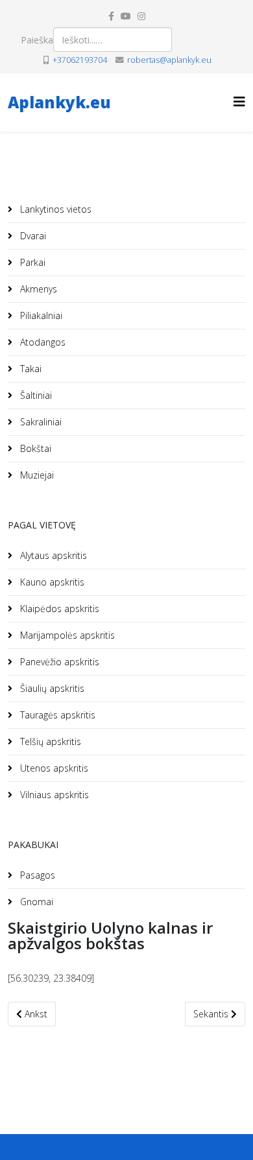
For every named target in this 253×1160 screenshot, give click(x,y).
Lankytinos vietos (54, 209)
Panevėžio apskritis (58, 662)
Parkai (31, 262)
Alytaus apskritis (52, 555)
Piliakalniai (40, 315)
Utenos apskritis (53, 768)
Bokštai (34, 448)
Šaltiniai (35, 395)
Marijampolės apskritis (66, 635)
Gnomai (35, 901)
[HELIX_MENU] (239, 101)
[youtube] (126, 16)
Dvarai (32, 236)
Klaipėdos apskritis (58, 608)
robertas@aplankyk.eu (169, 59)
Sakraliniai (40, 422)
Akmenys (37, 289)
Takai (30, 368)
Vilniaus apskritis (53, 794)
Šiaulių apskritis (51, 688)
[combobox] (112, 39)
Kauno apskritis (51, 582)
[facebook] (111, 16)
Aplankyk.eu (59, 102)
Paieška (37, 40)
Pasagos (36, 875)
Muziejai (36, 475)
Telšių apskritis (49, 741)
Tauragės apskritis (56, 715)
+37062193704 (80, 59)
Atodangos (42, 342)
